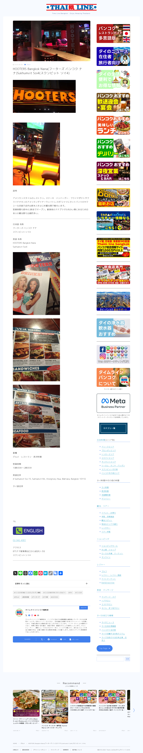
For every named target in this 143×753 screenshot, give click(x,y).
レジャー (101, 564)
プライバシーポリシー (40, 750)
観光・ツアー (103, 506)
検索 (127, 659)
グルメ (28, 64)
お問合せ (15, 750)
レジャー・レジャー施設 (111, 575)
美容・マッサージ (105, 590)
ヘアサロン (106, 600)
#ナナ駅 (45, 597)
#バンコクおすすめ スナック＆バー (54, 592)
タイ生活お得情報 (109, 626)
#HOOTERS (54, 597)
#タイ (70, 592)
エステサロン (107, 604)
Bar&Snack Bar (108, 583)
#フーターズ (36, 597)
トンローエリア (108, 454)
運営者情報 (25, 750)
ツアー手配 (106, 532)
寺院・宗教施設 (108, 516)
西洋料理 (105, 491)
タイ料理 (105, 487)
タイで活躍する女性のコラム (113, 634)
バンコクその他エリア (111, 473)
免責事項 (65, 750)
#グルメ (16, 597)
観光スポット (107, 520)
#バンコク (78, 592)
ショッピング (103, 539)
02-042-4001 (19, 540)
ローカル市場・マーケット (112, 553)
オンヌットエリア (109, 462)
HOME (15, 743)
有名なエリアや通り (110, 524)
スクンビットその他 (110, 469)
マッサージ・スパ (109, 597)
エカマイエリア (108, 458)
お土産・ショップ (109, 550)
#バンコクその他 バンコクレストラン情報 (27, 592)
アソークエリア (108, 447)
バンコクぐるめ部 (109, 630)
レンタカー (106, 528)
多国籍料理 (106, 495)
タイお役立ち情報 (105, 615)
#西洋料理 (25, 597)
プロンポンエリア (109, 450)
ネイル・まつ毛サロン (111, 608)
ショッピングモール (110, 546)
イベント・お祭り (109, 513)
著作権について (77, 750)
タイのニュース (108, 622)
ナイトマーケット (109, 579)
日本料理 (101, 440)
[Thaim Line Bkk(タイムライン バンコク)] (71, 7)
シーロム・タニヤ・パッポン (113, 465)
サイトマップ (55, 750)
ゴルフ (104, 571)
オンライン (106, 557)
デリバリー (106, 499)
